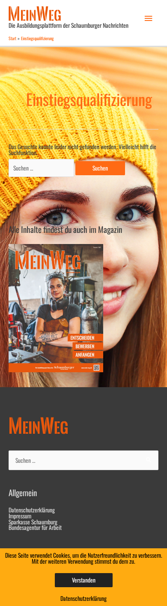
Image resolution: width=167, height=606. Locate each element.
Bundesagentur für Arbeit (35, 527)
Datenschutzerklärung (32, 510)
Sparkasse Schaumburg (33, 522)
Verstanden (83, 580)
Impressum (20, 516)
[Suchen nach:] (42, 168)
